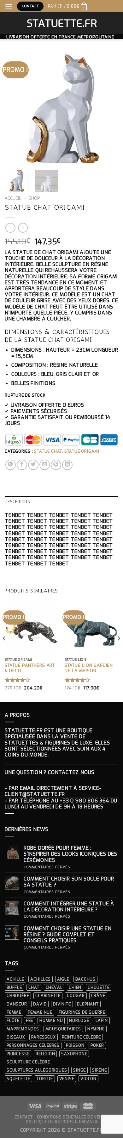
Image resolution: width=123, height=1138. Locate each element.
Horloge (79, 1020)
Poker (97, 1045)
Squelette (18, 1078)
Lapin (102, 1020)
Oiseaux (16, 1037)
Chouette (98, 987)
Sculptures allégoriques (37, 1070)
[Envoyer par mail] (44, 465)
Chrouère (18, 995)
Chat (33, 987)
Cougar (76, 995)
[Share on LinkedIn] (67, 465)
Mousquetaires (63, 1029)
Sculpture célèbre (28, 1062)
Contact (23, 1117)
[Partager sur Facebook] (22, 465)
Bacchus (85, 979)
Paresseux (43, 1037)
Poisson (75, 1045)
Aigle (63, 979)
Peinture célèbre (81, 1037)
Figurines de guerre (82, 1012)
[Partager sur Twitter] (33, 465)
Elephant (87, 1004)
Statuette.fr (62, 23)
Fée (29, 1020)
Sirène (99, 1070)
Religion (45, 1053)
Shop (34, 198)
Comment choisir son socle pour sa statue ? (69, 882)
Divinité (62, 1004)
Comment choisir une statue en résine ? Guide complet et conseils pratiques (68, 935)
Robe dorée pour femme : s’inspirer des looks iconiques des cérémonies (70, 854)
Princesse (18, 1053)
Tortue (45, 1078)
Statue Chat (48, 451)
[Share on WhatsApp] (10, 465)
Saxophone (74, 1053)
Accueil (13, 198)
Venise (66, 1078)
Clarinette (48, 995)
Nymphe (96, 1029)
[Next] (108, 108)
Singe (79, 1070)
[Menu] (9, 6)
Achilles (40, 979)
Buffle (14, 987)
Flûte (13, 1020)
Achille (15, 979)
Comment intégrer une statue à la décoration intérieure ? (69, 907)
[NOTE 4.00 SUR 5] (17, 680)
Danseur (17, 1004)
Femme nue (40, 1012)
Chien (75, 987)
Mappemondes (23, 1029)
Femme (14, 1012)
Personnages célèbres (33, 1045)
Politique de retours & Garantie (62, 1121)
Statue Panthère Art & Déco (30, 668)
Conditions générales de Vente (72, 1117)
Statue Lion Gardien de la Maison (89, 668)
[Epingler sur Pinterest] (56, 465)
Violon (88, 1078)
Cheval (54, 987)
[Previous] (14, 108)
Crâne (98, 995)
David (40, 1004)
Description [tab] (17, 501)
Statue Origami (81, 451)
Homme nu (51, 1020)
